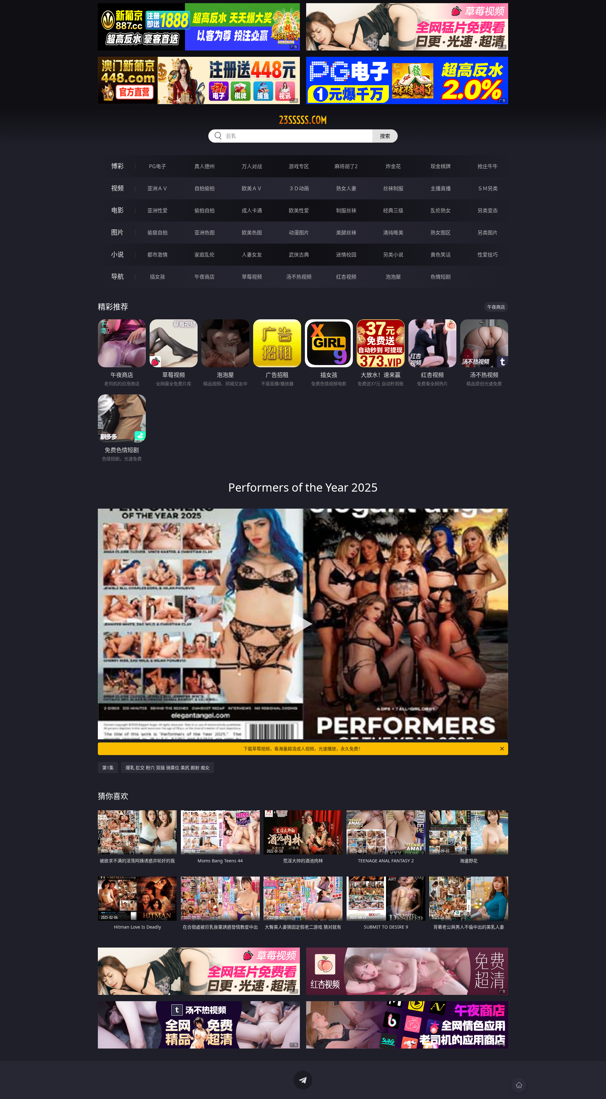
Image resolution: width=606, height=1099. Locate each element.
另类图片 (488, 232)
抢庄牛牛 (488, 166)
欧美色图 (252, 232)
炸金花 (393, 166)
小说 (117, 254)
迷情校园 (346, 254)
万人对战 (252, 166)
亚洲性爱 (157, 210)
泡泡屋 (393, 276)
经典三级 (393, 210)
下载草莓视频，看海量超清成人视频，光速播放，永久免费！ (303, 749)
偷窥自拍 (157, 232)
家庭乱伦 (204, 254)
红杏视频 (346, 276)
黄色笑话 (441, 254)
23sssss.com (303, 120)
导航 (117, 276)
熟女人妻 (346, 188)
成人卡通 (252, 210)
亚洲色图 (204, 232)
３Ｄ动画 (299, 188)
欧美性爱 (299, 210)
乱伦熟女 (441, 210)
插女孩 (157, 276)
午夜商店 (204, 276)
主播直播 (441, 188)
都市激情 (157, 254)
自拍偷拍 (204, 188)
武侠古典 (299, 254)
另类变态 (488, 210)
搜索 (385, 136)
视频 (117, 188)
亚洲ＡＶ (157, 188)
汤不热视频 (299, 276)
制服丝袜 (346, 210)
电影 (117, 210)
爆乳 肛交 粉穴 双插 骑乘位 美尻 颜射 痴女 (168, 768)
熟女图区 (441, 232)
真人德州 (204, 166)
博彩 (117, 166)
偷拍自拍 (204, 210)
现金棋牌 (441, 166)
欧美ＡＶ (252, 188)
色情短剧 (441, 276)
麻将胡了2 (346, 166)
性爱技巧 (488, 254)
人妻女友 (252, 254)
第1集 (108, 768)
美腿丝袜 (346, 232)
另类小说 (393, 254)
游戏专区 (299, 166)
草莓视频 (252, 276)
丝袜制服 (393, 188)
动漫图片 (299, 232)
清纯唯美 (393, 232)
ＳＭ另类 (488, 188)
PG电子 (157, 166)
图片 (117, 232)
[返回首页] (518, 1085)
